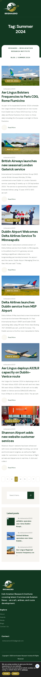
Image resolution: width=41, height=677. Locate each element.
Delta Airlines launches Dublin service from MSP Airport (19, 306)
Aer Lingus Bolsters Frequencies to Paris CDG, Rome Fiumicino (20, 96)
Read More (12, 127)
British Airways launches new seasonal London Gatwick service (19, 165)
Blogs (2, 623)
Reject (15, 673)
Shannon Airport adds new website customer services (18, 437)
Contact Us (4, 627)
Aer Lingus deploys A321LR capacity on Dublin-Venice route (20, 372)
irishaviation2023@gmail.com (13, 641)
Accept (6, 673)
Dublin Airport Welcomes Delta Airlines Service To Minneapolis (20, 236)
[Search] (30, 495)
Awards (2, 617)
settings (25, 670)
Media (2, 620)
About (2, 614)
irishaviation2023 (9, 89)
